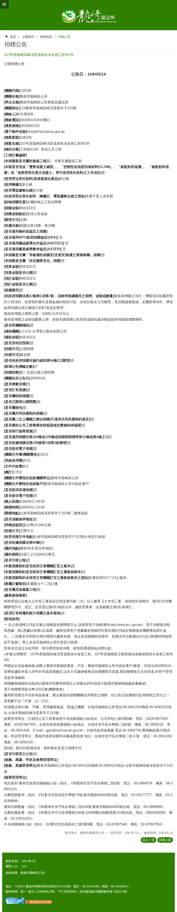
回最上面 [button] (165, 840)
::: (1, 32)
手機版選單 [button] (4, 4)
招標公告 (64, 36)
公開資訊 (28, 36)
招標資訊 (46, 36)
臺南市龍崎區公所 (88, 15)
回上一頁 (148, 840)
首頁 (13, 36)
